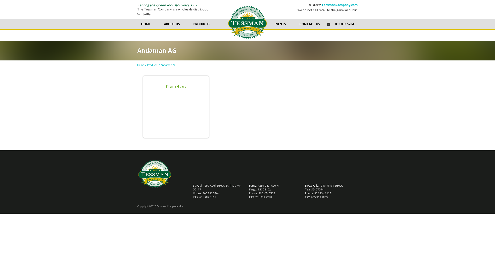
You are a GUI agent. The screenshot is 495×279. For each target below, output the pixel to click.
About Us (172, 24)
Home (145, 24)
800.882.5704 (344, 24)
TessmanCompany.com (340, 5)
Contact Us (310, 24)
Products (201, 24)
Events (280, 24)
